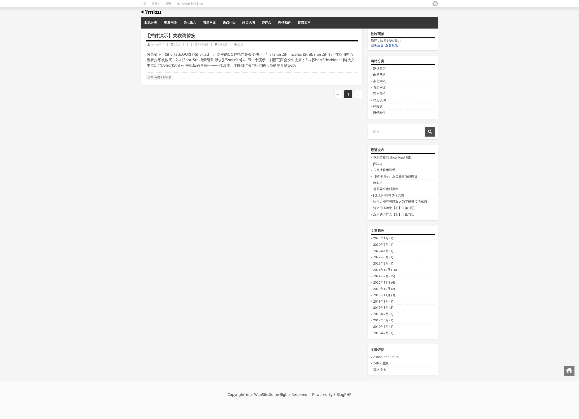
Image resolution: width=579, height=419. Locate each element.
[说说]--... (379, 163)
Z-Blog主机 (381, 363)
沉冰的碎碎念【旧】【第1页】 (394, 208)
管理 (168, 3)
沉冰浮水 (379, 369)
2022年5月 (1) (383, 244)
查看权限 (391, 45)
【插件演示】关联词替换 (170, 35)
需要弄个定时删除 (386, 189)
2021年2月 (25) (384, 276)
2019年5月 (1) (383, 326)
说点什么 (229, 22)
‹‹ (338, 94)
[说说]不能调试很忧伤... (390, 195)
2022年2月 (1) (383, 263)
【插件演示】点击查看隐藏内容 (395, 176)
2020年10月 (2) (384, 289)
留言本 (156, 3)
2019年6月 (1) (383, 320)
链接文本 (304, 22)
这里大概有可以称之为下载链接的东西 (400, 201)
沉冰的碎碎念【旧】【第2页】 (394, 214)
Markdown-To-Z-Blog (189, 3)
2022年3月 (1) (383, 257)
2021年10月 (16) (385, 269)
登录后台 (377, 45)
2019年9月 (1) (383, 301)
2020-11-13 (181, 44)
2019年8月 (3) (383, 307)
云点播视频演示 (384, 170)
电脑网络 (170, 22)
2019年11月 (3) (384, 295)
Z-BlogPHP (342, 394)
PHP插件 (284, 22)
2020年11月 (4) (384, 282)
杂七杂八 (190, 22)
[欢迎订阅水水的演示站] (435, 3)
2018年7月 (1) (383, 333)
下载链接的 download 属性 (392, 157)
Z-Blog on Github (386, 357)
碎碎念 (266, 22)
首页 (144, 3)
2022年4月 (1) (383, 251)
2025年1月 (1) (383, 238)
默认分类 (151, 22)
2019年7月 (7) (383, 314)
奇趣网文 (209, 22)
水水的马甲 (157, 44)
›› (358, 94)
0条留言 (223, 44)
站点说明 (248, 22)
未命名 (378, 182)
